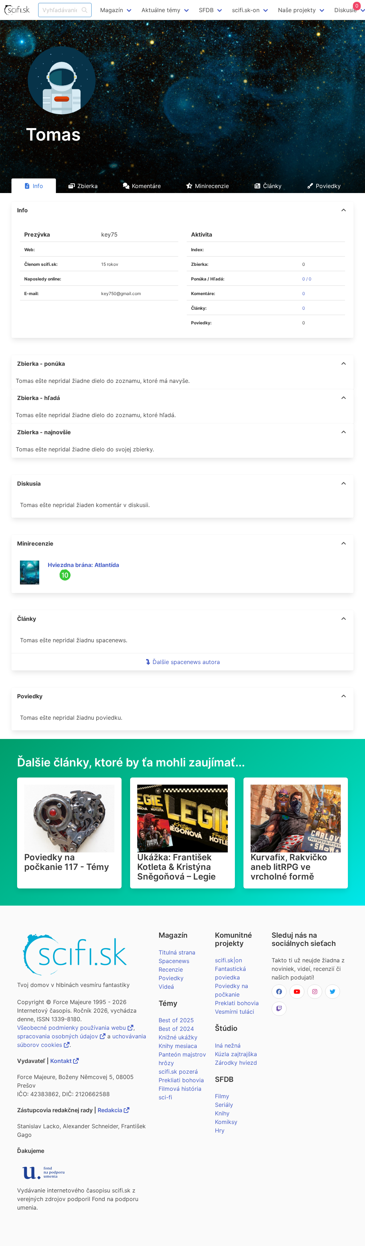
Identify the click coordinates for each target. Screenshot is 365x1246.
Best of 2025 (176, 1020)
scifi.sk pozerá (178, 1071)
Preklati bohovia (237, 1003)
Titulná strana (177, 952)
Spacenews (174, 960)
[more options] (344, 210)
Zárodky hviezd (236, 1062)
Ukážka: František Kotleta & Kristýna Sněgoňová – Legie (176, 867)
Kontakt (61, 1060)
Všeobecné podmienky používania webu (72, 1027)
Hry (220, 1130)
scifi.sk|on (228, 960)
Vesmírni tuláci (234, 1011)
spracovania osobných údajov (58, 1036)
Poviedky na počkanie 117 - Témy (66, 862)
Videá (166, 986)
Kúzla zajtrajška (236, 1054)
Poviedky (171, 978)
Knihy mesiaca (178, 1045)
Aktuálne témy (161, 10)
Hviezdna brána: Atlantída (83, 564)
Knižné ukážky (178, 1037)
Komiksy (226, 1121)
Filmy (222, 1096)
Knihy (222, 1113)
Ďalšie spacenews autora (186, 661)
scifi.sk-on (245, 10)
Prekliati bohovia (181, 1080)
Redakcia (111, 1110)
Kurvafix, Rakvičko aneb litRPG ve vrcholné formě (289, 867)
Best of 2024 (176, 1028)
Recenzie (171, 969)
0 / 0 (307, 279)
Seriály (224, 1104)
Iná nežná (228, 1045)
